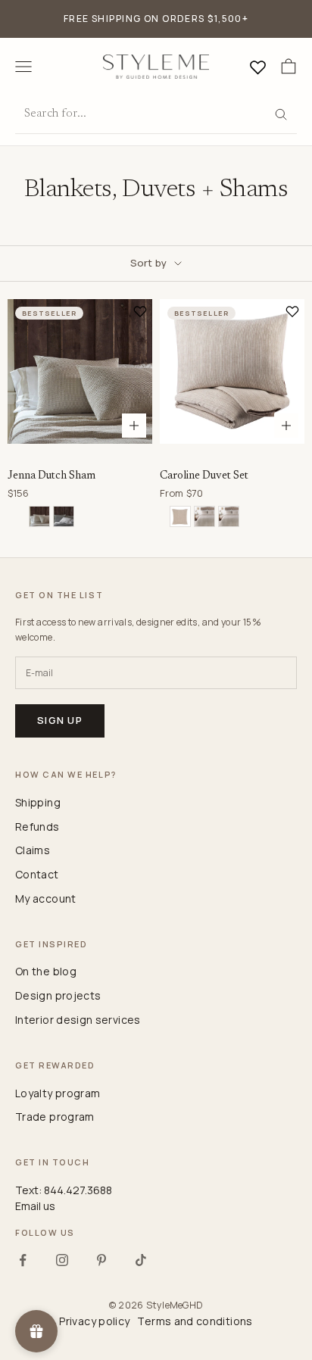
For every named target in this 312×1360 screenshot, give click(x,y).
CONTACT (37, 874)
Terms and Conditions (194, 1321)
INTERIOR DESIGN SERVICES (78, 1019)
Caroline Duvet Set (204, 476)
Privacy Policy (94, 1321)
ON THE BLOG (45, 971)
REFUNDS (37, 826)
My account (45, 898)
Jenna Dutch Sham (51, 476)
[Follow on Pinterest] (101, 1260)
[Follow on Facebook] (22, 1260)
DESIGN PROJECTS (58, 995)
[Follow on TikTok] (140, 1260)
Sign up (60, 720)
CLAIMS (32, 850)
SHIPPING (38, 802)
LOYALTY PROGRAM (57, 1093)
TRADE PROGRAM (55, 1116)
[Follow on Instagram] (62, 1260)
